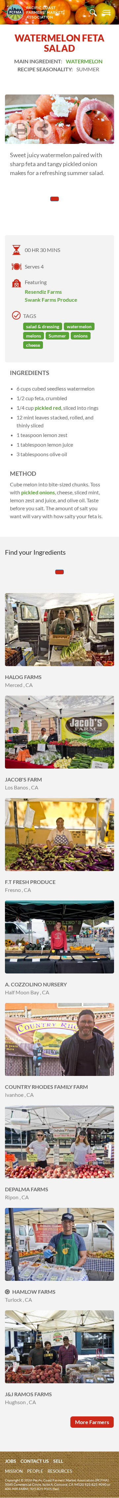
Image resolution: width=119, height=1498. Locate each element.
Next (43, 140)
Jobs (10, 1461)
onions (81, 336)
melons (33, 336)
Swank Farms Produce (51, 299)
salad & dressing (42, 326)
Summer (57, 336)
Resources (60, 1471)
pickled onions (38, 492)
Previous (63, 140)
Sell (58, 1461)
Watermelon (84, 61)
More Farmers (92, 1422)
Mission (14, 1471)
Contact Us (34, 1461)
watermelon (79, 326)
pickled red (48, 408)
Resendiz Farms (43, 291)
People (35, 1471)
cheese (33, 345)
